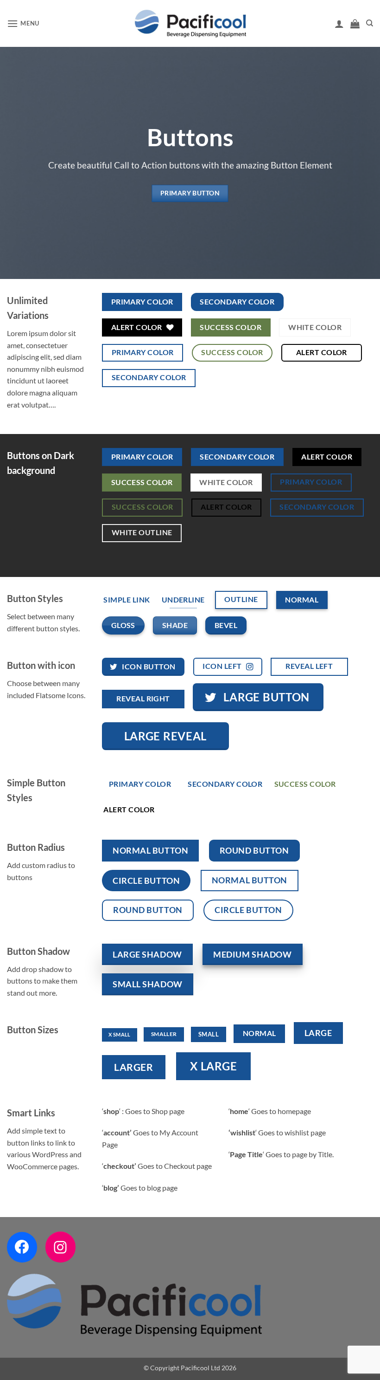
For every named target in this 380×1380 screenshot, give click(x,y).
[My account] (339, 23)
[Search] (369, 23)
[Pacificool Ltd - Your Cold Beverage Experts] (190, 23)
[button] (23, 23)
